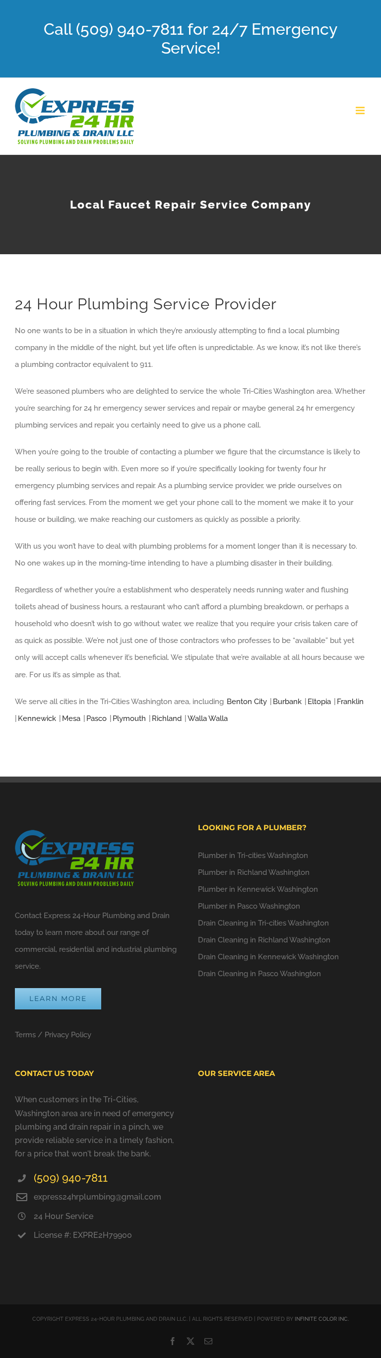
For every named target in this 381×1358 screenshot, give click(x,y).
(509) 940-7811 (71, 1177)
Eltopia (319, 701)
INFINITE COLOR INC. (322, 1319)
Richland (167, 718)
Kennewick (37, 718)
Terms (25, 1034)
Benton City (247, 701)
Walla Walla (208, 718)
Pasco (96, 718)
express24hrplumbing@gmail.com (97, 1197)
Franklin (350, 701)
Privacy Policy (68, 1034)
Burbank (287, 701)
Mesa (71, 718)
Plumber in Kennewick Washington (258, 889)
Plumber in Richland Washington (254, 872)
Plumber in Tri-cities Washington (253, 855)
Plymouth (129, 718)
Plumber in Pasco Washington (249, 906)
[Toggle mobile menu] (361, 110)
